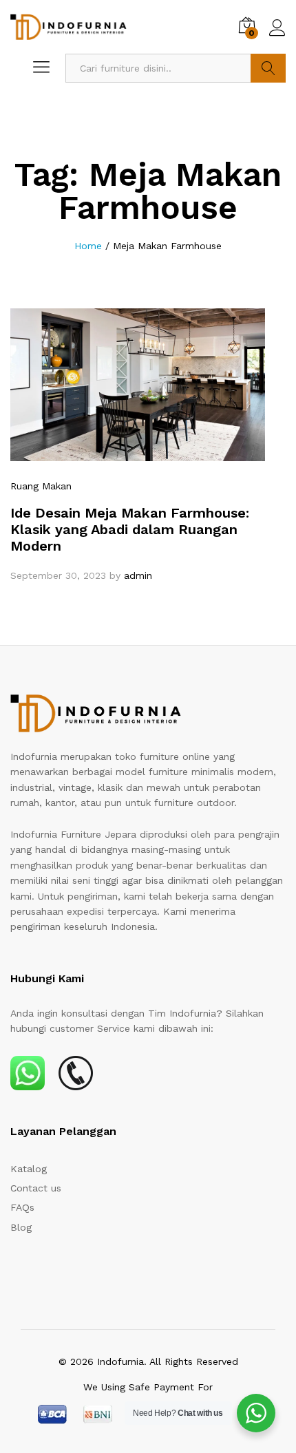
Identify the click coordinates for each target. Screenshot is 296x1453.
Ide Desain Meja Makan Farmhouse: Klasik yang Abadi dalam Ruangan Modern (129, 529)
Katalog (28, 1168)
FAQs (22, 1207)
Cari (268, 68)
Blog (21, 1227)
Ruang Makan (41, 485)
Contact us (35, 1188)
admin (138, 575)
